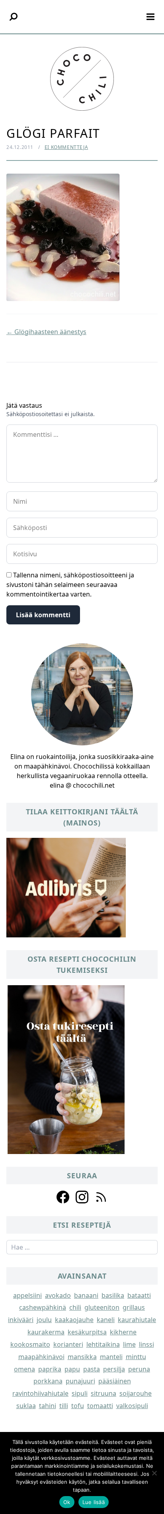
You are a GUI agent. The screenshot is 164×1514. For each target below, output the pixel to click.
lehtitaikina (103, 1344)
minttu (136, 1356)
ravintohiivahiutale (40, 1393)
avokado (58, 1295)
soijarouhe (135, 1393)
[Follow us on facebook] (63, 1197)
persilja (114, 1369)
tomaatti (100, 1405)
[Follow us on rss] (101, 1197)
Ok (66, 1502)
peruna (139, 1369)
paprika (49, 1369)
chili (75, 1307)
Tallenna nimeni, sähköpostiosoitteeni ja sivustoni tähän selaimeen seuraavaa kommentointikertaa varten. (70, 585)
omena (24, 1369)
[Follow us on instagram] (82, 1197)
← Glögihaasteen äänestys (46, 331)
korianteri (68, 1344)
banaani (86, 1295)
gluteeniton (101, 1307)
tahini (47, 1405)
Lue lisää (93, 1502)
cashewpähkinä (42, 1307)
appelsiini (27, 1295)
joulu (44, 1319)
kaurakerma (45, 1332)
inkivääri (20, 1319)
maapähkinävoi (41, 1356)
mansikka (82, 1356)
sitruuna (103, 1393)
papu (72, 1369)
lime (129, 1344)
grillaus (134, 1307)
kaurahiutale (137, 1319)
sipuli (80, 1393)
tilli (63, 1405)
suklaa (26, 1405)
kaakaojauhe (74, 1319)
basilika (113, 1295)
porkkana (47, 1381)
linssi (146, 1344)
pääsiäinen (114, 1381)
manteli (111, 1356)
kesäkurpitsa (87, 1332)
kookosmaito (30, 1344)
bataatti (139, 1295)
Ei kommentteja (66, 147)
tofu (77, 1405)
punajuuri (80, 1381)
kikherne (123, 1332)
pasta (91, 1369)
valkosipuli (132, 1405)
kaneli (106, 1319)
